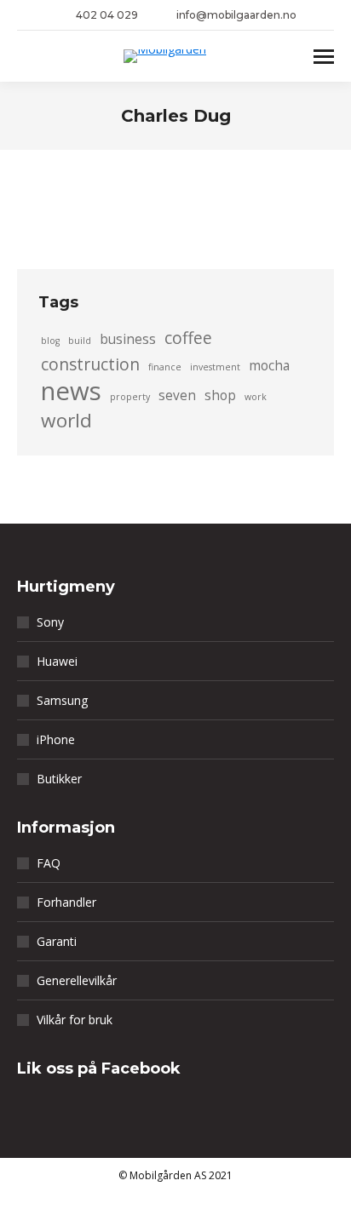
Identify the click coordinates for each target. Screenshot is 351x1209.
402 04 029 (107, 15)
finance (164, 367)
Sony (50, 622)
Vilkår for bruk (74, 1019)
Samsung (62, 700)
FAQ (48, 863)
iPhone (56, 739)
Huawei (57, 661)
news (71, 391)
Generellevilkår (77, 980)
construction (90, 364)
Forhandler (66, 902)
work (256, 397)
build (79, 341)
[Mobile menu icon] (324, 56)
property (130, 397)
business (128, 339)
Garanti (57, 941)
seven (177, 395)
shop (220, 395)
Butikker (59, 779)
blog (50, 341)
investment (215, 367)
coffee (188, 338)
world (66, 421)
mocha (269, 366)
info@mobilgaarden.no (236, 15)
